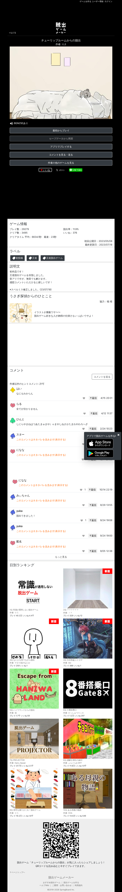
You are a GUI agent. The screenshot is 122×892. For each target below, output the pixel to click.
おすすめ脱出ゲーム (51, 882)
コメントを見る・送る (61, 154)
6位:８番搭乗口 (70, 710)
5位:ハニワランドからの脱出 (22, 710)
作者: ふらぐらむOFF (72, 763)
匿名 (19, 541)
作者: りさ (61, 44)
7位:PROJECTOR (17, 760)
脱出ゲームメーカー (61, 877)
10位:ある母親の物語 (72, 810)
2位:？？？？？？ (71, 610)
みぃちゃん (23, 495)
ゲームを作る (85, 1)
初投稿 (19, 257)
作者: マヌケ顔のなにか (20, 663)
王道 (34, 257)
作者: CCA (67, 813)
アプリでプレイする (61, 146)
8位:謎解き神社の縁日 (72, 760)
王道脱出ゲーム (54, 257)
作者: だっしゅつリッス (73, 713)
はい (19, 388)
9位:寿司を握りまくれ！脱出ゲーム (25, 810)
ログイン (108, 1)
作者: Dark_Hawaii (18, 763)
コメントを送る (102, 376)
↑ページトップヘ (17, 872)
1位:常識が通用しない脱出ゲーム (24, 610)
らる (19, 403)
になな (20, 449)
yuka (19, 510)
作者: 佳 (13, 713)
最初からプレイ (61, 130)
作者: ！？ (67, 613)
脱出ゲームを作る (71, 882)
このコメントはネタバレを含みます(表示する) (41, 439)
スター (20, 434)
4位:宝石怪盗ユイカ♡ (72, 660)
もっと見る (61, 556)
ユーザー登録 (97, 1)
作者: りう (14, 613)
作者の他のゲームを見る (61, 162)
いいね (46, 170)
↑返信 (93, 397)
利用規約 (78, 885)
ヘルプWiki (44, 885)
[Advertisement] (61, 11)
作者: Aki (67, 663)
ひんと (20, 419)
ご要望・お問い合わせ (62, 885)
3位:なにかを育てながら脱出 (22, 660)
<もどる (12, 32)
